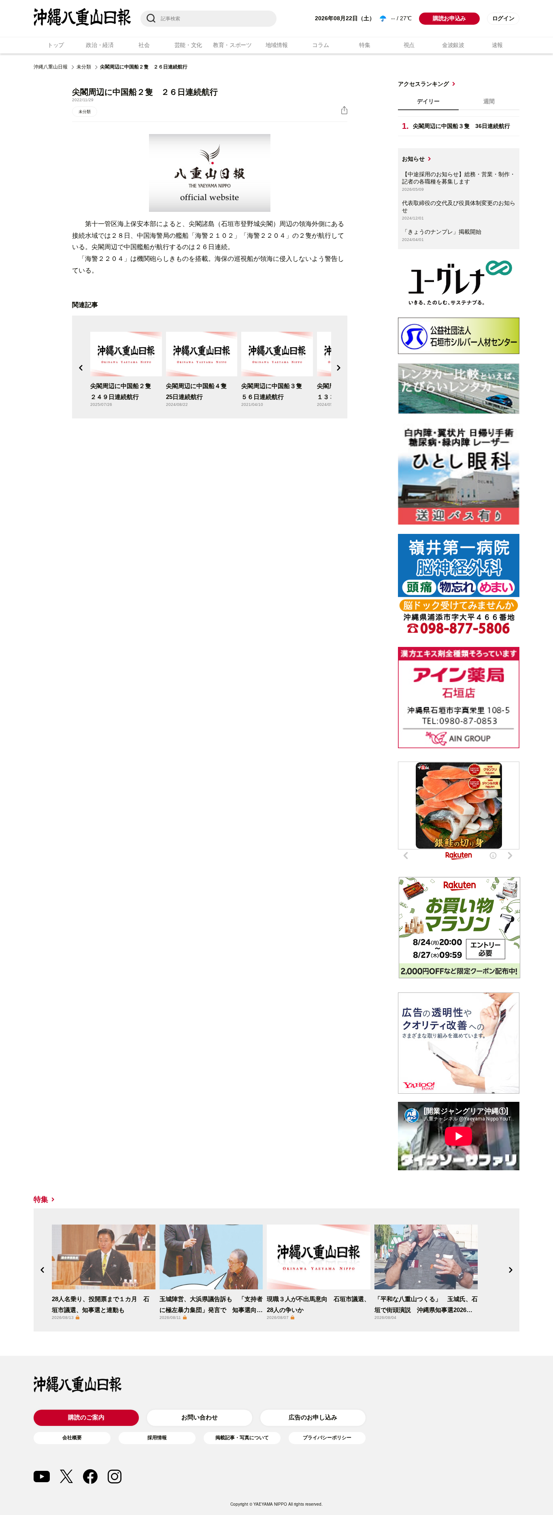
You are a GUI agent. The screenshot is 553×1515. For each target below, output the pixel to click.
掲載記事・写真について (242, 1437)
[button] (81, 368)
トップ (55, 45)
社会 (143, 45)
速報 (497, 45)
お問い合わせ (199, 1417)
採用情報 (157, 1437)
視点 (409, 45)
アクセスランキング (423, 84)
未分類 (84, 67)
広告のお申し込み (313, 1417)
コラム (320, 45)
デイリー (428, 101)
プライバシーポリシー (327, 1437)
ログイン (503, 18)
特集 (364, 45)
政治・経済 (100, 45)
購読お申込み (449, 18)
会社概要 (72, 1437)
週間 (489, 101)
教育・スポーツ (232, 45)
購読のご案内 (86, 1417)
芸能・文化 (188, 45)
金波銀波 (453, 45)
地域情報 (277, 45)
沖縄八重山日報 (51, 67)
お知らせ (413, 159)
